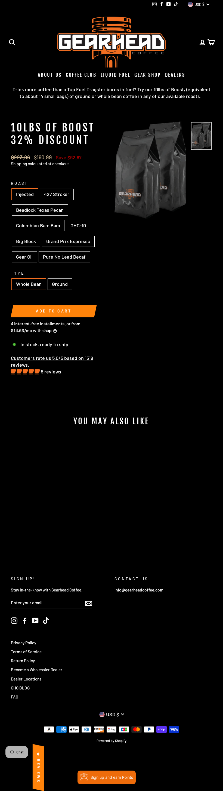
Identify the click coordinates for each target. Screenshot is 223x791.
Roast (19, 183)
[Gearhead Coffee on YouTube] (35, 620)
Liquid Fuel (116, 75)
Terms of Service (26, 651)
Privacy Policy (23, 642)
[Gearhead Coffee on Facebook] (24, 620)
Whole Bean (29, 284)
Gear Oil (24, 257)
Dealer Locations (26, 678)
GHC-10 (78, 225)
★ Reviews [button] (38, 767)
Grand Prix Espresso (68, 241)
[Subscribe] (88, 602)
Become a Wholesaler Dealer (36, 669)
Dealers (175, 75)
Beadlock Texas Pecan (40, 210)
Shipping (19, 163)
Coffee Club (81, 75)
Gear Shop (147, 75)
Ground (60, 284)
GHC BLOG (20, 687)
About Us (50, 75)
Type (18, 273)
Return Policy (23, 660)
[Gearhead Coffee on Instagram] (14, 620)
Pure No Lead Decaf (64, 257)
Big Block (26, 241)
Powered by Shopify (111, 740)
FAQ (14, 696)
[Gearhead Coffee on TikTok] (46, 620)
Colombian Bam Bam (38, 225)
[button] (26, 372)
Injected (25, 194)
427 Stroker (56, 194)
